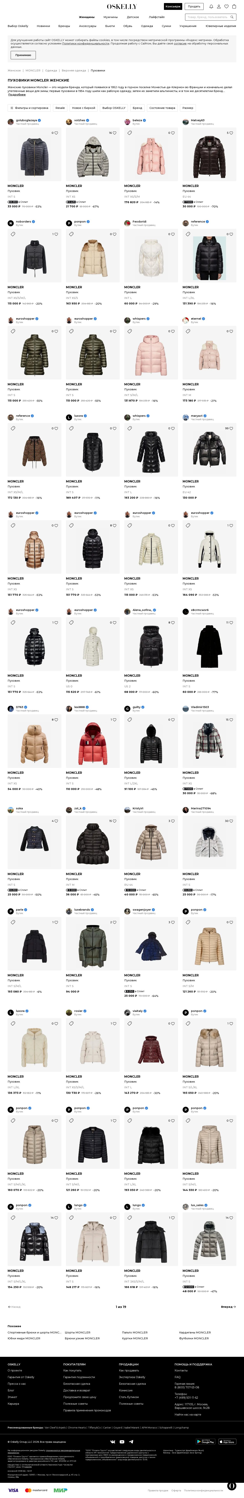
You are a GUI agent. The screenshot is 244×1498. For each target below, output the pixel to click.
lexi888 (79, 707)
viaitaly (138, 1011)
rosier (78, 1011)
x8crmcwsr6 (200, 610)
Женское (14, 70)
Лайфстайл (157, 17)
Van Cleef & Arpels (55, 1427)
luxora (78, 415)
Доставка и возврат (76, 1390)
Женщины (87, 17)
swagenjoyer (142, 909)
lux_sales (197, 1205)
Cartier (107, 1427)
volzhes (79, 120)
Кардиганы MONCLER (195, 1332)
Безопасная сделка (76, 1384)
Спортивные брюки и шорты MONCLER (36, 1332)
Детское (133, 17)
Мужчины (111, 17)
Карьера (13, 1403)
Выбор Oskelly (18, 26)
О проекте (15, 1370)
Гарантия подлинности (79, 1377)
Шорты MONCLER (77, 1332)
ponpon (80, 221)
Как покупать (72, 1370)
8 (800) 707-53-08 (187, 1387)
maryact (197, 415)
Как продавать (129, 1370)
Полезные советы (75, 1403)
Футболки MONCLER (194, 1338)
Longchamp (182, 1427)
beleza (137, 120)
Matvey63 (198, 120)
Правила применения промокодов (87, 1410)
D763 (19, 707)
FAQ (178, 1377)
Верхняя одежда (74, 70)
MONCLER (33, 70)
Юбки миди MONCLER (24, 1338)
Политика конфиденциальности (203, 1490)
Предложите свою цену (79, 1397)
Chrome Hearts (77, 1427)
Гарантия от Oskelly (21, 1377)
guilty (136, 707)
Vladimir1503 (200, 707)
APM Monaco (149, 1427)
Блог (11, 1390)
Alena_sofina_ (142, 610)
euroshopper (25, 318)
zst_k (78, 808)
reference (198, 221)
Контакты (181, 1370)
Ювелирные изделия (221, 26)
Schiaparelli (165, 1427)
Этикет (12, 1397)
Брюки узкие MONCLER (82, 1338)
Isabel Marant (131, 1427)
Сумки (166, 26)
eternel (196, 318)
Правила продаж (158, 1490)
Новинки (43, 26)
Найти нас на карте (188, 1414)
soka (19, 808)
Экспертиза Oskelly (132, 1377)
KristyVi (138, 808)
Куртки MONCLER (135, 1338)
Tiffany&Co (94, 1427)
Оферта (176, 1490)
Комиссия (125, 1390)
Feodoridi (139, 221)
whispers (139, 318)
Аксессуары (87, 26)
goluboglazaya (26, 120)
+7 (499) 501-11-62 (186, 1397)
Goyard (117, 1427)
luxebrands (82, 909)
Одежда (147, 26)
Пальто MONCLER (135, 1332)
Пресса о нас (17, 1384)
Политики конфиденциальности (85, 43)
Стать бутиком (129, 1397)
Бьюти (110, 26)
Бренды (64, 26)
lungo (78, 1205)
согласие (180, 43)
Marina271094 (201, 808)
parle (19, 909)
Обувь (127, 26)
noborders (23, 221)
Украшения (188, 26)
